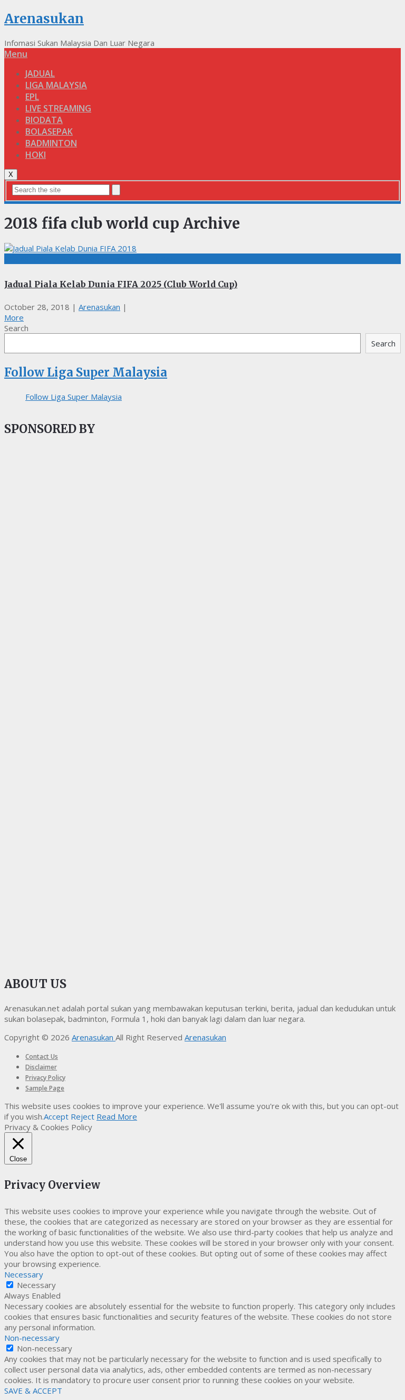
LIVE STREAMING (58, 108)
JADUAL (40, 73)
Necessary (36, 1285)
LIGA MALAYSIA (56, 85)
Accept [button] (56, 1116)
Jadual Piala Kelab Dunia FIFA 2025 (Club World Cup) (120, 284)
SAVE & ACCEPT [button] (33, 1390)
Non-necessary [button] (32, 1337)
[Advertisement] (83, 627)
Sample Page (44, 1088)
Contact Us (41, 1056)
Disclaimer (41, 1067)
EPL (32, 96)
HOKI (35, 155)
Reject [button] (82, 1116)
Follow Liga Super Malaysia (85, 372)
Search (16, 328)
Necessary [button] (23, 1274)
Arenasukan (44, 19)
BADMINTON (51, 143)
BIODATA (44, 120)
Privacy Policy (45, 1077)
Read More (117, 1116)
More (14, 317)
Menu (15, 54)
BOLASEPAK (49, 131)
